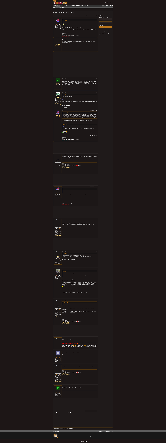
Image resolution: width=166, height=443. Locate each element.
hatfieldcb (55, 13)
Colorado (60, 28)
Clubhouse (72, 5)
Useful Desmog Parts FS (66, 166)
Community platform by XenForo (83, 439)
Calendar (77, 5)
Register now (109, 28)
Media (67, 5)
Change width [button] (56, 431)
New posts (55, 7)
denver (60, 361)
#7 (96, 186)
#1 (96, 18)
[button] (65, 6)
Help (63, 7)
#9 (96, 251)
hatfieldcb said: (65, 94)
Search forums (59, 7)
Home (55, 5)
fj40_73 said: (65, 124)
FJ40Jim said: (65, 189)
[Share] (95, 18)
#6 (96, 154)
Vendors (82, 5)
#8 (96, 219)
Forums (58, 5)
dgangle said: (65, 302)
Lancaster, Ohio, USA (58, 233)
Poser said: (64, 20)
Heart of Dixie (59, 263)
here (60, 88)
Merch (86, 5)
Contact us (100, 431)
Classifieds (62, 5)
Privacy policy (105, 431)
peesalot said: (65, 112)
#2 (96, 39)
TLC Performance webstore (66, 167)
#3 (96, 78)
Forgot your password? (102, 23)
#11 (96, 300)
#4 (96, 92)
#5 (96, 110)
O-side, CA (59, 101)
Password (100, 20)
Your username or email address (104, 17)
